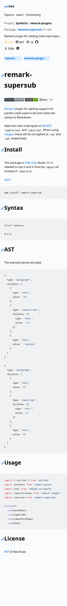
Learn (20, 15)
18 (31, 42)
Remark (9, 109)
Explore (9, 15)
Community (33, 15)
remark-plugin (36, 58)
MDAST (46, 126)
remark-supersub (30, 29)
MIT (21, 42)
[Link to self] (3, 76)
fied (9, 6)
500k (10, 49)
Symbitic (22, 23)
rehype (8, 134)
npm (7, 179)
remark (13, 58)
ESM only (31, 163)
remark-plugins (41, 23)
